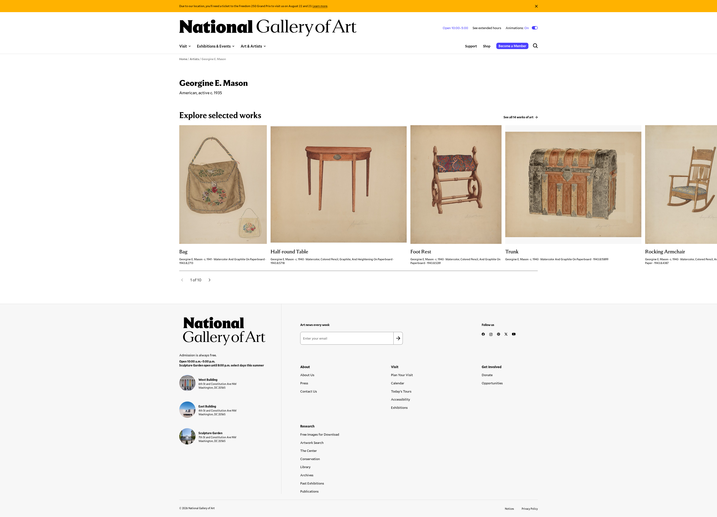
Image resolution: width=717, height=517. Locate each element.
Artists (194, 59)
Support (471, 46)
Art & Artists (251, 46)
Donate (487, 375)
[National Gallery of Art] (222, 329)
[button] (182, 280)
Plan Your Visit (402, 375)
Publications (309, 491)
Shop (486, 46)
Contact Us (308, 391)
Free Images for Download (319, 434)
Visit (183, 46)
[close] (536, 6)
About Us (307, 375)
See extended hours (487, 28)
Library (305, 467)
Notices (509, 508)
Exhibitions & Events (214, 46)
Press (304, 383)
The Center (308, 450)
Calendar (397, 383)
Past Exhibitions (312, 483)
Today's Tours (401, 391)
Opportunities (492, 383)
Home (183, 59)
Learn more (320, 6)
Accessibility (400, 399)
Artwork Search (312, 442)
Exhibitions (399, 407)
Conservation (310, 459)
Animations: (517, 28)
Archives (306, 475)
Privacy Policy (530, 508)
